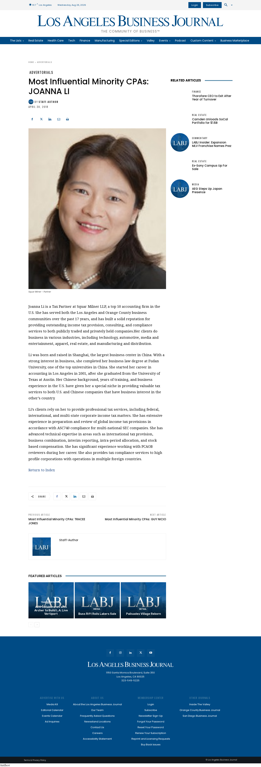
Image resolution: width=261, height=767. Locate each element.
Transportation (50, 602)
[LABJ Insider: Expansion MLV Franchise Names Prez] (180, 142)
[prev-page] (30, 624)
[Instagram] (120, 653)
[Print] (67, 119)
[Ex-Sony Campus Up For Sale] (180, 165)
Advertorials (44, 62)
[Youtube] (151, 653)
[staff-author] (31, 101)
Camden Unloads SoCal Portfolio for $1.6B (210, 121)
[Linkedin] (50, 119)
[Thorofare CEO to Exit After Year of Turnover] (180, 96)
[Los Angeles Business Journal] (130, 664)
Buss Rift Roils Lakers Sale (97, 614)
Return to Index (41, 470)
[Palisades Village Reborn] (143, 600)
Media (96, 609)
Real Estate (199, 115)
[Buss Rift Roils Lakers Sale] (97, 600)
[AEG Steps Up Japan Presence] (180, 188)
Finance (196, 92)
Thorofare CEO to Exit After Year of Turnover (211, 97)
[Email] (58, 119)
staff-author (48, 102)
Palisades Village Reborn (143, 614)
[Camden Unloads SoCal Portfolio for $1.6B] (180, 119)
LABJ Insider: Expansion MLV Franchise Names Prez (211, 144)
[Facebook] (32, 119)
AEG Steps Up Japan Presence (207, 190)
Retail (143, 609)
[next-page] (37, 624)
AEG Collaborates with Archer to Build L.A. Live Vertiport (51, 610)
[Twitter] (41, 119)
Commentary (200, 138)
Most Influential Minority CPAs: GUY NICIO (135, 519)
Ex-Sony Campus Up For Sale (209, 167)
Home (31, 62)
